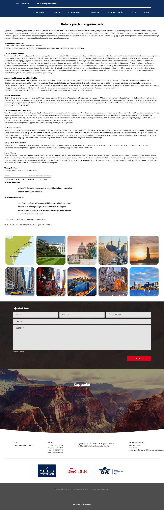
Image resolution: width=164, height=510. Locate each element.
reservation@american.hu (47, 4)
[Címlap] (22, 11)
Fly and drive (39, 12)
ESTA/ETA (56, 12)
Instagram (148, 3)
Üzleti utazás (74, 12)
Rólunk (147, 12)
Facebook (144, 3)
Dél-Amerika (93, 12)
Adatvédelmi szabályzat (101, 489)
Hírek (133, 12)
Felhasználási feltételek (81, 489)
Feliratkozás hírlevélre (62, 489)
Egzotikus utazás (115, 12)
